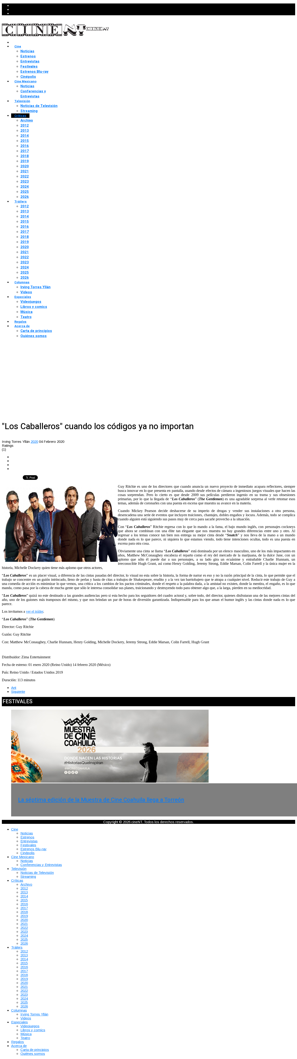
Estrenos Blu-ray (34, 71)
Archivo (26, 120)
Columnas (21, 282)
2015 (24, 140)
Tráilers (20, 201)
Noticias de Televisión (39, 105)
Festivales (29, 66)
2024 (24, 186)
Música (26, 311)
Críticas (20, 115)
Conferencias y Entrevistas (33, 94)
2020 (24, 166)
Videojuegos (30, 301)
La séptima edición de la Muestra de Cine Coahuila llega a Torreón (101, 800)
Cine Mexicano (25, 81)
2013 (24, 130)
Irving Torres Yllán (35, 287)
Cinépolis (28, 76)
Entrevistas (29, 61)
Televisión (22, 101)
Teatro (26, 316)
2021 (24, 171)
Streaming (29, 110)
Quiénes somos (33, 335)
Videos (26, 292)
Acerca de (22, 326)
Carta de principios (36, 330)
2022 (24, 176)
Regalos (20, 321)
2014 (24, 135)
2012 (24, 125)
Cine (17, 46)
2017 (24, 150)
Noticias (27, 51)
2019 (24, 161)
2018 (24, 156)
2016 (24, 145)
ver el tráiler (34, 611)
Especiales (22, 297)
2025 (24, 191)
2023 (24, 181)
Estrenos (28, 56)
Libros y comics (33, 306)
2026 (24, 196)
